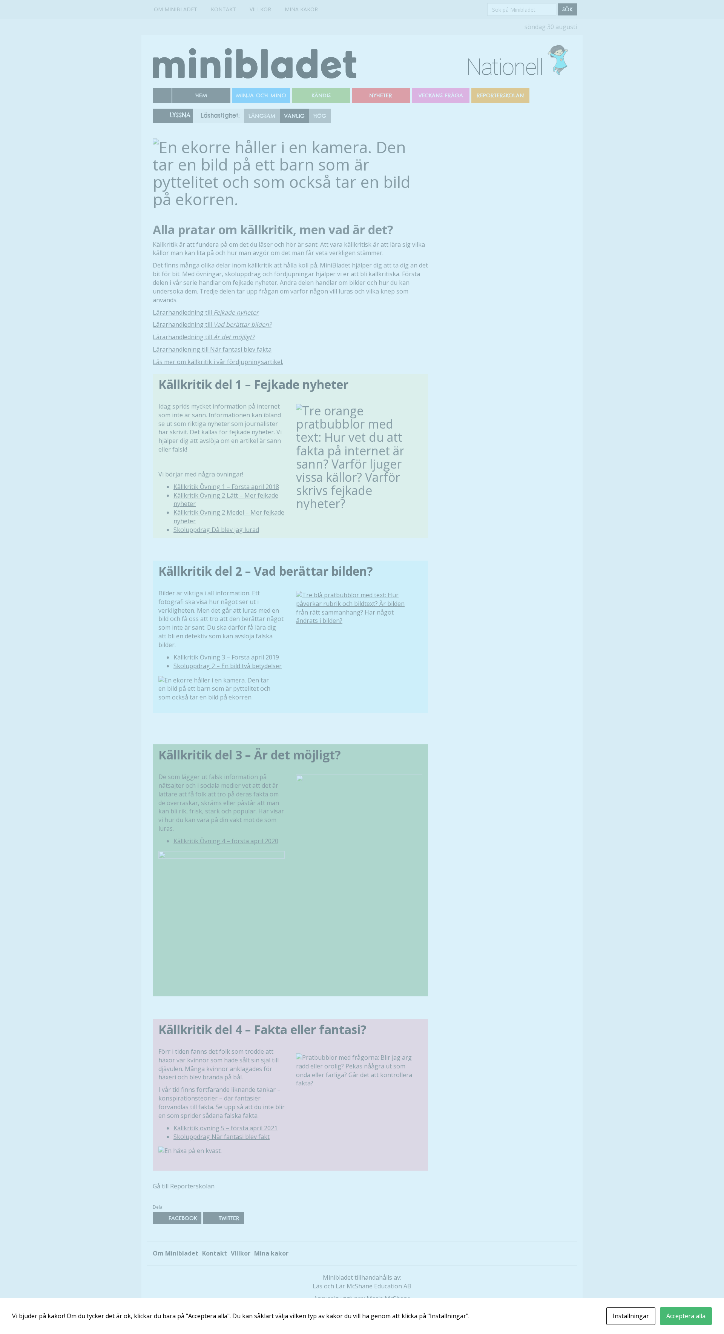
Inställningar (631, 1316)
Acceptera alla (686, 1316)
